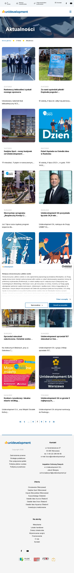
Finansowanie (37, 536)
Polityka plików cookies (17, 464)
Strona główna (6, 40)
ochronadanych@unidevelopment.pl (53, 473)
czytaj (18, 90)
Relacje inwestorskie (23, 3)
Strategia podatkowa (17, 458)
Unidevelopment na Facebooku (66, 3)
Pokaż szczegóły (62, 299)
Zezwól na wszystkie (60, 305)
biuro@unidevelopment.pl (55, 457)
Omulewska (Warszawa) (37, 487)
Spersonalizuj (35, 305)
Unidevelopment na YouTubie (71, 3)
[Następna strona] (49, 421)
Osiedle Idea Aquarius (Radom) (37, 504)
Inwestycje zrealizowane (37, 507)
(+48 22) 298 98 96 (54, 454)
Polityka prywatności (17, 467)
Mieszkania (37, 525)
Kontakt (59, 2)
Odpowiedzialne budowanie (41, 3)
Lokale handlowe (37, 527)
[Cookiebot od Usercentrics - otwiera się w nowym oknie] (63, 266)
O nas (37, 539)
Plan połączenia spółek (17, 461)
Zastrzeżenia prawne (17, 455)
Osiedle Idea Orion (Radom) (37, 502)
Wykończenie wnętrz (37, 533)
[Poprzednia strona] (24, 421)
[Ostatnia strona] (53, 421)
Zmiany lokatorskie (37, 530)
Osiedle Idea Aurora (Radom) (37, 499)
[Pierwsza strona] (20, 421)
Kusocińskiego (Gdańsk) (37, 496)
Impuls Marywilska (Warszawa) (37, 493)
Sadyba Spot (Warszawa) (37, 490)
